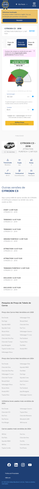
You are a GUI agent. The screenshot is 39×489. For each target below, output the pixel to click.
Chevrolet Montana (26, 415)
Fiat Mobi (22, 345)
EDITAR (32, 31)
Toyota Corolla (6, 448)
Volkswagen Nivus (7, 352)
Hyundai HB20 (6, 324)
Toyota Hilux (23, 342)
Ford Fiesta (23, 448)
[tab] (11, 43)
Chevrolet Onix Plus (7, 338)
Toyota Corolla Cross (8, 349)
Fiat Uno (22, 434)
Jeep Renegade (6, 345)
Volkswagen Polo (25, 318)
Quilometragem (11, 94)
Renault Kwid (24, 321)
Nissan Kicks (5, 331)
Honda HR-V (23, 349)
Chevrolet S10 (6, 412)
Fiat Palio (4, 438)
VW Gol (4, 434)
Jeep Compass (6, 335)
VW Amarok (23, 422)
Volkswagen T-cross (26, 335)
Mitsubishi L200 (24, 419)
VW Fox (4, 444)
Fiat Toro (22, 328)
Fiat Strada (5, 318)
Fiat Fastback (24, 338)
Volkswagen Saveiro (26, 331)
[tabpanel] (19, 87)
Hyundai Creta (6, 328)
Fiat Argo (4, 321)
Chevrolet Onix (24, 324)
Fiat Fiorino (5, 419)
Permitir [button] (19, 20)
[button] (22, 4)
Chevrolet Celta (24, 444)
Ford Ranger (5, 422)
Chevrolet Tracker (7, 342)
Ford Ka (22, 441)
